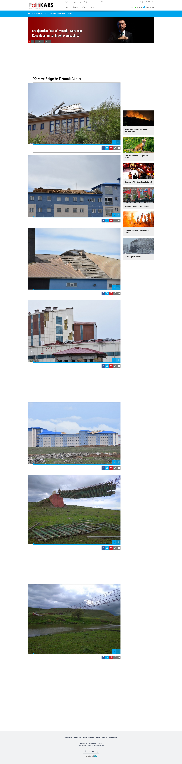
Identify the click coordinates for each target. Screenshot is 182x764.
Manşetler (77, 737)
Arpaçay (73, 2)
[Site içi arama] (97, 751)
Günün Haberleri (88, 737)
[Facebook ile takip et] (85, 751)
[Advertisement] (74, 60)
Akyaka (67, 2)
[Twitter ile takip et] (89, 751)
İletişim (104, 737)
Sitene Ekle (113, 737)
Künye (98, 737)
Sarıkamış (95, 2)
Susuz (108, 2)
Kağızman (87, 2)
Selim (102, 2)
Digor (80, 2)
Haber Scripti (89, 756)
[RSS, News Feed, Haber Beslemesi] (93, 751)
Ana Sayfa (68, 737)
